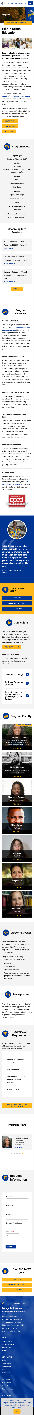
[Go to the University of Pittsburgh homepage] (6, 1303)
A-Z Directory (6, 1383)
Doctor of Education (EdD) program (16, 96)
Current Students (8, 1344)
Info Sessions (7, 1367)
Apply (4, 1360)
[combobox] (12, 1235)
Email (8, 1214)
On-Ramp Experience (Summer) (14, 683)
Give (3, 1370)
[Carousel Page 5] (22, 1153)
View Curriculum (12, 647)
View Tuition (10, 126)
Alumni (4, 1350)
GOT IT (17, 1411)
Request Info (10, 121)
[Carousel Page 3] (17, 1153)
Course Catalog (7, 1389)
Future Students (7, 1341)
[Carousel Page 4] (19, 1153)
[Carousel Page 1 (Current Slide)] (11, 1153)
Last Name (9, 1205)
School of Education (17, 3)
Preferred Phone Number (14, 1223)
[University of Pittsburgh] (5, 3)
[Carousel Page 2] (14, 1153)
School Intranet (7, 1386)
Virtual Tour (6, 1373)
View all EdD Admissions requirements (17, 1105)
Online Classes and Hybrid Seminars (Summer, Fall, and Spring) (13, 695)
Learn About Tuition (17, 603)
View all (17, 289)
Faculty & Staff (7, 1347)
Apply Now (9, 131)
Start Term (9, 1232)
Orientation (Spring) (14, 674)
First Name (9, 1197)
